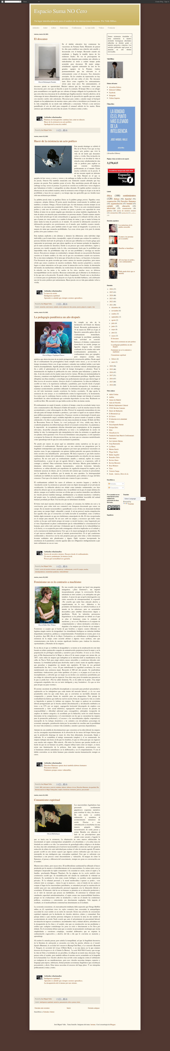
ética (109, 195)
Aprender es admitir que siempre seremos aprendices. (63, 298)
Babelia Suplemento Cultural (118, 405)
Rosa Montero (113, 466)
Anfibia (111, 397)
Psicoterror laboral (50, 767)
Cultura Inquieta (114, 98)
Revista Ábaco (113, 460)
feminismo (66, 790)
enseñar (86, 569)
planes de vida (67, 307)
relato (78, 1002)
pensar (74, 1002)
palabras (109, 211)
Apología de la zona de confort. (55, 124)
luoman (93, 1024)
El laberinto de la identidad (118, 419)
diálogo (116, 198)
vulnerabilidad (64, 572)
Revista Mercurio (114, 463)
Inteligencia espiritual (52, 295)
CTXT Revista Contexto (117, 408)
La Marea (112, 446)
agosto (113, 320)
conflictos (133, 213)
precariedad (85, 790)
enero (113, 362)
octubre (114, 314)
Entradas (113, 484)
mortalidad (49, 572)
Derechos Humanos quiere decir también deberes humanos (65, 765)
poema (74, 307)
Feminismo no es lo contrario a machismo (57, 582)
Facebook (112, 92)
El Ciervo (112, 416)
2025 (111, 292)
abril (113, 333)
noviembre (115, 311)
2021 (111, 305)
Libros (53, 27)
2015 (111, 382)
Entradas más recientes (42, 1008)
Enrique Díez (113, 427)
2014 (111, 385)
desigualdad (92, 787)
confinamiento (68, 569)
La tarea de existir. (50, 293)
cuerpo (81, 569)
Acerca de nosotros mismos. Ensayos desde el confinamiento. (66, 554)
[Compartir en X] (62, 130)
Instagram (112, 95)
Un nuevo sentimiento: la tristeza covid (58, 556)
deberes (64, 787)
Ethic (111, 430)
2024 (111, 295)
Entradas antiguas (93, 1008)
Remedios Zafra (114, 457)
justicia (79, 790)
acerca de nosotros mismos (48, 569)
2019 (111, 369)
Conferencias (76, 27)
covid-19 (75, 569)
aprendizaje (59, 569)
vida (93, 307)
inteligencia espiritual (46, 1002)
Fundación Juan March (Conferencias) (121, 435)
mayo (113, 329)
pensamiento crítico (66, 1002)
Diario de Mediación (115, 411)
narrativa (56, 1002)
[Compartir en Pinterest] (66, 130)
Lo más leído (90, 27)
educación (126, 206)
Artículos (35, 27)
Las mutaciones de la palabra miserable (125, 226)
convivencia (49, 307)
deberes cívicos (71, 787)
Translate (131, 504)
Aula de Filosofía (114, 403)
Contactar (111, 27)
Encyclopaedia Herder (116, 424)
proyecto (84, 307)
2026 (111, 289)
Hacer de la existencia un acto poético (57, 122)
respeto (89, 307)
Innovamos (112, 438)
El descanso (40, 39)
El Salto (111, 422)
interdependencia (40, 572)
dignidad (128, 198)
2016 (111, 378)
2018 (111, 372)
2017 (111, 375)
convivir (52, 787)
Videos (101, 27)
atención (42, 307)
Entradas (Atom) (48, 1012)
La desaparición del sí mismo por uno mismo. (60, 983)
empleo (60, 790)
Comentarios (114, 488)
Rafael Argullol (114, 455)
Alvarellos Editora (115, 87)
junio (113, 326)
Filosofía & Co (114, 433)
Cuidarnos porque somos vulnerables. (57, 770)
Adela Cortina (113, 394)
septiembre (115, 317)
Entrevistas (64, 27)
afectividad (111, 208)
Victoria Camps (114, 471)
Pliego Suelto (113, 452)
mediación (125, 213)
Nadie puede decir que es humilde (127, 272)
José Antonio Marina (116, 441)
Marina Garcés (114, 449)
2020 (111, 366)
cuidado (56, 307)
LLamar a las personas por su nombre (126, 238)
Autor (45, 27)
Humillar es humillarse (126, 248)
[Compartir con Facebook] (64, 130)
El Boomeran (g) (114, 413)
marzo (113, 336)
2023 (111, 298)
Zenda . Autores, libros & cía (118, 474)
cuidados (58, 787)
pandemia (56, 572)
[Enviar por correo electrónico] (57, 130)
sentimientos (129, 195)
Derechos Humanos (82, 787)
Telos (111, 468)
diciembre (114, 307)
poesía (79, 307)
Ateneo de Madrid (115, 400)
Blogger (112, 1024)
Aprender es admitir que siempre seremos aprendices (63, 980)
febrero (114, 359)
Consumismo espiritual (47, 800)
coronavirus (114, 213)
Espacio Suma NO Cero (60, 11)
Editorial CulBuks (115, 90)
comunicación (126, 208)
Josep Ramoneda (114, 444)
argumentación (116, 203)
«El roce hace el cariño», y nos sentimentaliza (127, 261)
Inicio (69, 1008)
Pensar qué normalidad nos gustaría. (56, 558)
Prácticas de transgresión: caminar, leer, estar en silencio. (64, 119)
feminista (73, 790)
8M (41, 787)
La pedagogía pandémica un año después (57, 317)
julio (113, 323)
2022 (111, 301)
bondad (129, 203)
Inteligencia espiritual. (52, 978)
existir (61, 307)
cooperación (111, 201)
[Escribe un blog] (60, 130)
